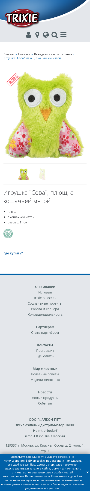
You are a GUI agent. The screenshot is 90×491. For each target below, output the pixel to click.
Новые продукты (45, 397)
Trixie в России (45, 298)
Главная (9, 54)
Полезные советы (45, 374)
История (45, 292)
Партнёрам (45, 327)
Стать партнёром (45, 332)
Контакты (45, 345)
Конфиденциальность (45, 314)
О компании (45, 286)
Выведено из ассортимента (53, 54)
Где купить (45, 356)
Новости (45, 392)
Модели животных (45, 379)
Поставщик (45, 350)
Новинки (24, 54)
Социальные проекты (45, 303)
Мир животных (45, 368)
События (45, 403)
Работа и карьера (45, 309)
